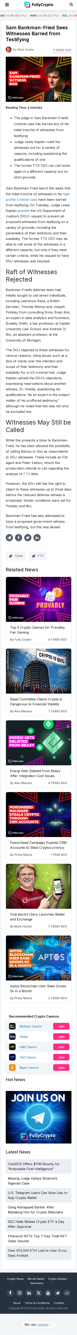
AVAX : (30, 15)
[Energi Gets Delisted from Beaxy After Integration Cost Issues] (38, 742)
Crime (19, 556)
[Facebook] (10, 1293)
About (17, 1302)
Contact (59, 1302)
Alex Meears (23, 711)
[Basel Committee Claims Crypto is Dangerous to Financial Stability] (38, 671)
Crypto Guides (57, 1278)
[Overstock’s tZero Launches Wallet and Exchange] (38, 886)
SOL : (62, 15)
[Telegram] (57, 1293)
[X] (38, 1293)
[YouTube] (48, 1293)
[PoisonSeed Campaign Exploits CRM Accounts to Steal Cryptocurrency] (38, 814)
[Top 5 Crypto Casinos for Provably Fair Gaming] (38, 599)
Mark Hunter (23, 926)
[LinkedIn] (29, 1293)
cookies (43, 1324)
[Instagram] (19, 1293)
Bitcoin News (36, 1278)
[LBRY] (67, 1293)
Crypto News (15, 1278)
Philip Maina (23, 854)
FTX (41, 556)
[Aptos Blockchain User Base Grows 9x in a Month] (38, 958)
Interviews (37, 1283)
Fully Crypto (22, 639)
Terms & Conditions (37, 1302)
